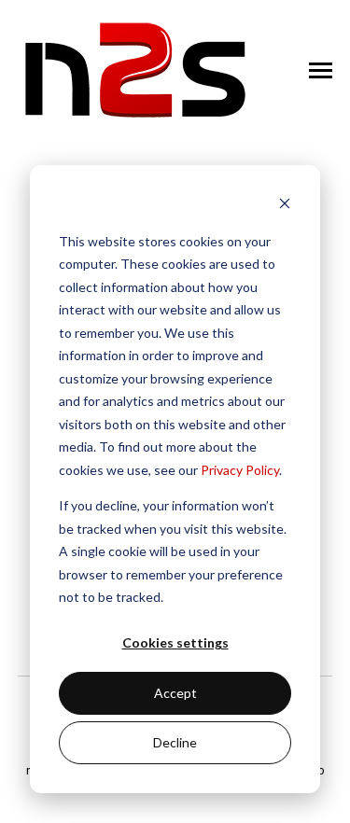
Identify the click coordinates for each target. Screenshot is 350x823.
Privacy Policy (240, 470)
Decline (175, 742)
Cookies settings (175, 642)
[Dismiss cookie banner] (284, 205)
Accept (175, 693)
